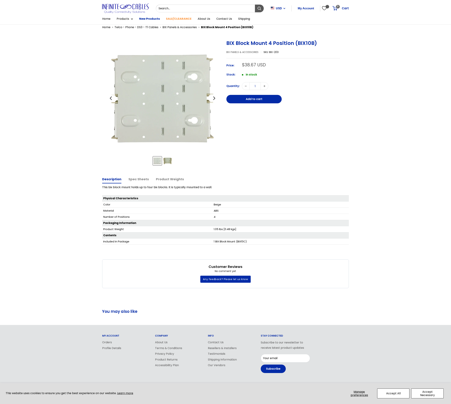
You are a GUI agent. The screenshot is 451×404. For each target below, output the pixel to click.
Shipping (244, 19)
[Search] (259, 8)
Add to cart (254, 99)
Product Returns (166, 360)
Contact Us (224, 19)
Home (106, 19)
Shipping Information (222, 360)
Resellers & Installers (222, 348)
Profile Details (111, 348)
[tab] (111, 179)
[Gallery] (162, 104)
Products (123, 19)
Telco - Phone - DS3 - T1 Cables (136, 27)
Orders (107, 342)
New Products (149, 19)
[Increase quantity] (264, 86)
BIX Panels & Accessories (179, 27)
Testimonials (216, 354)
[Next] (214, 98)
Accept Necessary (427, 393)
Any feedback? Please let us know (225, 279)
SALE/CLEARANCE (178, 19)
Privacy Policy (164, 354)
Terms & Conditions (168, 348)
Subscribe (273, 369)
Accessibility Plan (167, 365)
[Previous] (111, 98)
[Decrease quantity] (245, 86)
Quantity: (233, 86)
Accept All (393, 393)
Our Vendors (216, 365)
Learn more (125, 393)
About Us (204, 19)
